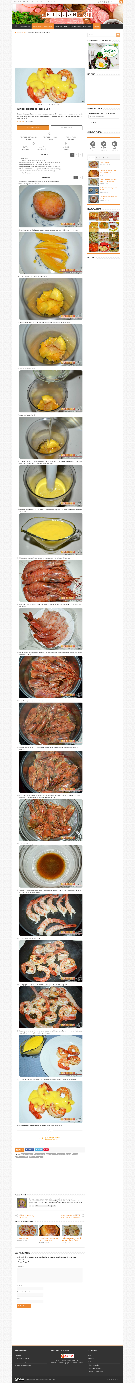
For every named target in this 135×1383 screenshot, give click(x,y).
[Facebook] (100, 2)
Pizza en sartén (22, 1238)
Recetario (96, 26)
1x (72, 155)
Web (18, 1298)
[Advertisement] (50, 51)
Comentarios (106, 158)
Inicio (16, 26)
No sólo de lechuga (21, 1362)
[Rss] (98, 2)
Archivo (90, 1355)
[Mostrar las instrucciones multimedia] (76, 177)
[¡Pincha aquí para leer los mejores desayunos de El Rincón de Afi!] (103, 56)
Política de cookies (93, 1365)
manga (76, 1154)
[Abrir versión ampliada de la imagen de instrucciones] (50, 206)
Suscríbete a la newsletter (95, 1371)
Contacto (90, 1362)
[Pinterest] (104, 2)
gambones (61, 1154)
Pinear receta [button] (67, 127)
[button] (18, 121)
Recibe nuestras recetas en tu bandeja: (101, 113)
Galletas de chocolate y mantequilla (26, 1215)
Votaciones (20, 1260)
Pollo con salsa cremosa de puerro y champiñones (72, 1239)
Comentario (21, 1266)
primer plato (34, 1156)
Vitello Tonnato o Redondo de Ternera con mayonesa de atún (70, 1215)
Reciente (91, 158)
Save (47, 1149)
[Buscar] (121, 1)
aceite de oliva (40, 1154)
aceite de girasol (27, 1154)
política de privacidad (63, 1362)
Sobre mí (35, 2)
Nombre (20, 1285)
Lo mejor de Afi (76, 26)
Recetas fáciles (37, 26)
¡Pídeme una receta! (59, 2)
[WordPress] (108, 2)
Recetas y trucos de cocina (23, 1365)
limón (69, 1154)
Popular (98, 158)
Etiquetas (115, 158)
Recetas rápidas (48, 26)
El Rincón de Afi (29, 1379)
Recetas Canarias (25, 26)
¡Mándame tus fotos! (46, 2)
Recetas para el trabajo (62, 26)
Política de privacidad (94, 1368)
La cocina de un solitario (22, 1358)
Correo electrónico (23, 1292)
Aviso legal (91, 1358)
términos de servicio (78, 1362)
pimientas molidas (22, 1156)
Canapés (23, 32)
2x (76, 155)
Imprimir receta (34, 127)
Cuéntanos (49, 1139)
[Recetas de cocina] (67, 1356)
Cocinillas (18, 1355)
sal (42, 1156)
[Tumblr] (106, 2)
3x (80, 155)
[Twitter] (102, 2)
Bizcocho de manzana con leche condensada (48, 1239)
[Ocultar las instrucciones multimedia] (80, 177)
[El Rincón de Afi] (67, 14)
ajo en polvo (51, 1154)
